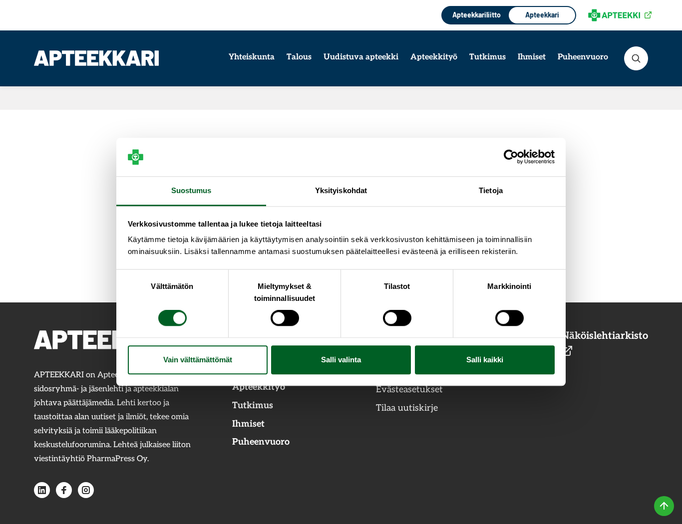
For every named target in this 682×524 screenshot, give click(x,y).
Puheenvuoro (583, 57)
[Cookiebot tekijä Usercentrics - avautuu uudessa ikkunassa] (511, 157)
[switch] (285, 318)
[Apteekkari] (96, 58)
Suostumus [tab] (191, 190)
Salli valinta (341, 359)
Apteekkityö (433, 57)
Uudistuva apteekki (361, 57)
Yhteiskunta (252, 57)
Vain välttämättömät (197, 359)
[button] (636, 58)
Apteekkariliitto (475, 14)
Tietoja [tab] (491, 190)
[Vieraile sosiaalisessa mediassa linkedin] (42, 490)
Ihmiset (532, 57)
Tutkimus (487, 57)
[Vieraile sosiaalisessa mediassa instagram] (86, 490)
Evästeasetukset (409, 389)
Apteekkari (542, 14)
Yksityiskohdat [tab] (341, 190)
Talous (299, 57)
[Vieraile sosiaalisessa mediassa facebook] (64, 490)
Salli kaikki (484, 359)
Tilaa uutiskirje (407, 408)
